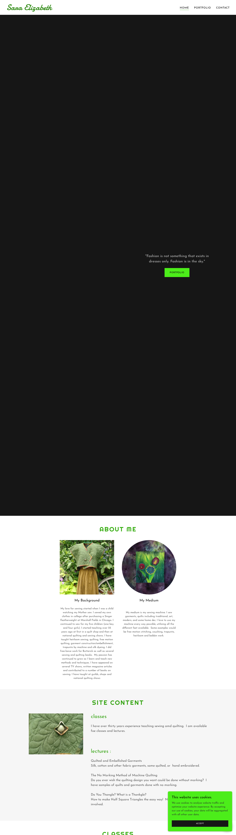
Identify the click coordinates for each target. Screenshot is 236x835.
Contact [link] (223, 8)
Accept (200, 823)
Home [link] (184, 8)
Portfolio (177, 272)
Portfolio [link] (202, 8)
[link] (45, 9)
